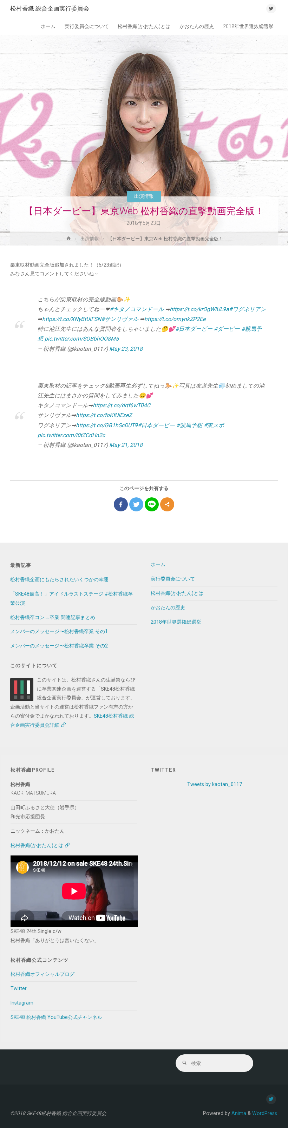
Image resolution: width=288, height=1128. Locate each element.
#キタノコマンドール (137, 309)
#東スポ (214, 425)
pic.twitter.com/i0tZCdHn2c (71, 435)
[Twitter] (136, 504)
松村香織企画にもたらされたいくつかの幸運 (59, 579)
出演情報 (144, 196)
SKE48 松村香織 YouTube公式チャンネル (56, 1017)
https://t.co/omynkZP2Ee (174, 319)
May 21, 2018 (126, 445)
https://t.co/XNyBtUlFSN (71, 319)
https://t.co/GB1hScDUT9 (107, 425)
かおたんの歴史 (168, 607)
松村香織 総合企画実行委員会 (49, 8)
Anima (238, 1113)
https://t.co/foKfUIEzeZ (104, 415)
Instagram (22, 1003)
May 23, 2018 (126, 348)
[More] (167, 504)
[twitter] (271, 8)
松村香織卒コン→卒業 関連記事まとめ (52, 617)
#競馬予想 (189, 425)
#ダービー (227, 328)
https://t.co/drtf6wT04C (121, 405)
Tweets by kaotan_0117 (214, 784)
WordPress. (265, 1113)
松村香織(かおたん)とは (177, 593)
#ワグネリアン (247, 309)
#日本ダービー (193, 328)
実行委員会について (173, 579)
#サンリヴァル (119, 319)
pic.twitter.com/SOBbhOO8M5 (82, 338)
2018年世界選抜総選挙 (176, 622)
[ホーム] (68, 239)
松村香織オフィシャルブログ (42, 974)
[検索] (184, 1063)
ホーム (158, 564)
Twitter (19, 988)
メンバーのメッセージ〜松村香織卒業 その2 (59, 646)
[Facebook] (121, 504)
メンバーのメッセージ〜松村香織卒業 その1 (59, 631)
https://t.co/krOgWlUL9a (199, 309)
